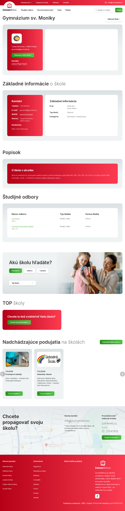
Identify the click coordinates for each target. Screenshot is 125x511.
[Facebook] (97, 496)
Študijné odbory (27, 10)
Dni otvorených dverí (45, 10)
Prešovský (71, 106)
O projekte (36, 480)
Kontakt (66, 2)
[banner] (10, 6)
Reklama (56, 2)
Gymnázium (71, 117)
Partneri (36, 493)
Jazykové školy (8, 480)
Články (68, 10)
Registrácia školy (42, 2)
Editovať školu (113, 19)
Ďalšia (122, 374)
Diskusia (36, 484)
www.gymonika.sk (26, 114)
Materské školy (8, 466)
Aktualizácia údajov (39, 471)
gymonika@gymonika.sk (20, 49)
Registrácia (37, 466)
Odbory (30, 271)
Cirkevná (70, 112)
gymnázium (16, 219)
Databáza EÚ (25, 2)
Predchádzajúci (2, 374)
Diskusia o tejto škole (22, 55)
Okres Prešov (72, 108)
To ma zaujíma (13, 394)
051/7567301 (19, 64)
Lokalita (43, 271)
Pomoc (35, 489)
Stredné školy (81, 117)
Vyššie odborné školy (10, 484)
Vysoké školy (7, 489)
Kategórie (15, 271)
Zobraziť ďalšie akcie (110, 342)
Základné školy (8, 471)
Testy (59, 10)
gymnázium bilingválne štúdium (22, 226)
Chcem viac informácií (18, 322)
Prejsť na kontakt (111, 437)
